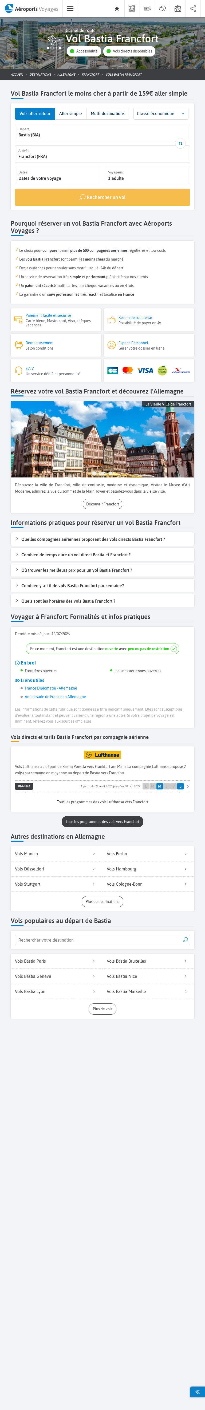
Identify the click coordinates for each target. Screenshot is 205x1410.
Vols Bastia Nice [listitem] (122, 976)
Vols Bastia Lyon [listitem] (30, 991)
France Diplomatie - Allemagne (51, 688)
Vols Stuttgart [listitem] (27, 884)
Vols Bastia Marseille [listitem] (126, 991)
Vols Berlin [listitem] (117, 853)
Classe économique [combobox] (155, 113)
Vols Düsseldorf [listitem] (29, 868)
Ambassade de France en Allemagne (55, 697)
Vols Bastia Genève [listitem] (33, 976)
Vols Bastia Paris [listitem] (30, 961)
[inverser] (180, 143)
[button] (84, 51)
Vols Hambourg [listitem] (121, 868)
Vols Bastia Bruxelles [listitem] (126, 961)
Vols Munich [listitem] (26, 853)
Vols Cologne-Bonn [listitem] (125, 884)
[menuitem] (31, 8)
